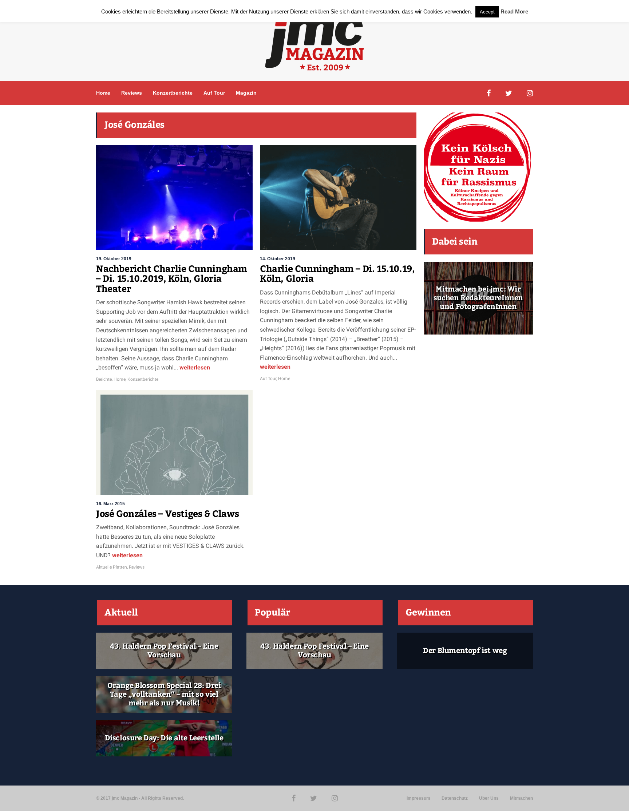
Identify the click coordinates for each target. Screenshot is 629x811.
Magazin (246, 93)
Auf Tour (214, 93)
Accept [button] (487, 12)
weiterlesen (194, 367)
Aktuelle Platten (111, 567)
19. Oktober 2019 (113, 258)
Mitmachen (521, 798)
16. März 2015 (110, 503)
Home (103, 93)
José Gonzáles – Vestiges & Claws (167, 514)
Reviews (131, 93)
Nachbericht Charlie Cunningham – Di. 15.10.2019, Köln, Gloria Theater (171, 279)
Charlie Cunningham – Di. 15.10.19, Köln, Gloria (337, 274)
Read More (514, 11)
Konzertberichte (173, 93)
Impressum (418, 798)
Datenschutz (455, 798)
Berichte (104, 379)
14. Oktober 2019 (277, 258)
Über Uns (489, 798)
